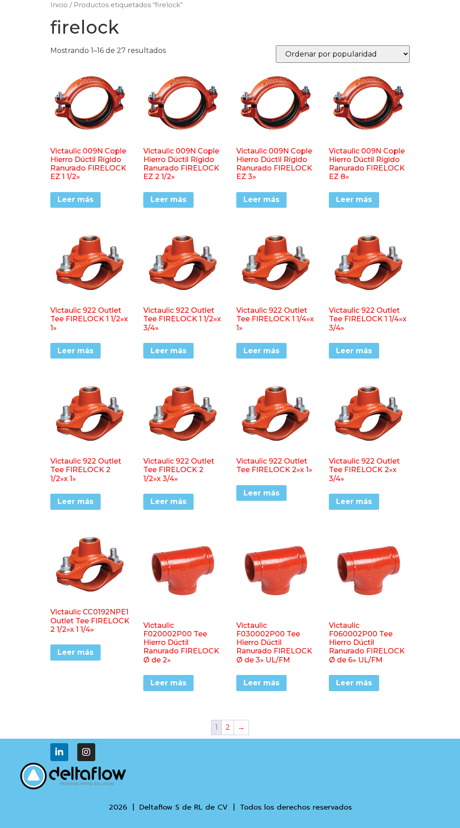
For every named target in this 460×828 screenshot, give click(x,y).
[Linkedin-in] (59, 752)
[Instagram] (86, 752)
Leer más (75, 199)
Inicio (59, 5)
